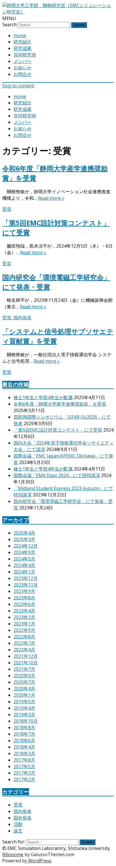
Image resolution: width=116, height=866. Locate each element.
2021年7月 (24, 669)
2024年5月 (24, 559)
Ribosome (12, 854)
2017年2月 (24, 779)
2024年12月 (26, 546)
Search (9, 24)
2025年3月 (24, 539)
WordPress (39, 861)
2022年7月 (24, 643)
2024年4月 (24, 565)
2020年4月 (24, 688)
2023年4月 (24, 611)
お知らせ (23, 68)
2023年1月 (24, 624)
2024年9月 (24, 552)
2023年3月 (24, 617)
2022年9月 (24, 630)
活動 (18, 824)
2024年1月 (24, 572)
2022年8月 (24, 637)
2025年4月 (24, 533)
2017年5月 (24, 766)
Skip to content (18, 86)
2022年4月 (24, 650)
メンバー (23, 61)
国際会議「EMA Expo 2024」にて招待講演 (57, 475)
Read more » (51, 198)
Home (20, 35)
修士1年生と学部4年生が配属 (43, 397)
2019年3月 (24, 714)
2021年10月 (26, 663)
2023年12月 (26, 578)
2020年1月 (24, 695)
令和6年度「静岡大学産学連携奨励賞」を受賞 (60, 404)
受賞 (6, 209)
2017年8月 (24, 760)
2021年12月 (26, 656)
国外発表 (23, 818)
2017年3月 (24, 773)
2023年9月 (24, 591)
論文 (18, 831)
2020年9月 (24, 675)
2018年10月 (26, 721)
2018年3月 (24, 753)
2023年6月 (24, 604)
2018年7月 (24, 734)
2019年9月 (24, 701)
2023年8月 (24, 598)
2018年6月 (24, 740)
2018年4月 (24, 747)
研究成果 (23, 48)
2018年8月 (24, 727)
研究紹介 (23, 42)
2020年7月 (24, 682)
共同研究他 (25, 55)
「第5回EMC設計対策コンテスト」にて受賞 (58, 430)
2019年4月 (24, 708)
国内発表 (23, 318)
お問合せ (23, 74)
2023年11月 (26, 585)
